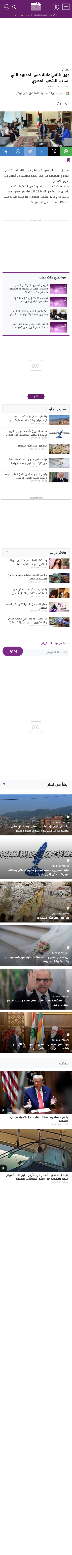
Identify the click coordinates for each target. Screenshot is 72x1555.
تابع (36, 396)
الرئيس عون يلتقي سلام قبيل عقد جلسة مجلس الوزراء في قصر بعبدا (30, 325)
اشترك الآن (19, 15)
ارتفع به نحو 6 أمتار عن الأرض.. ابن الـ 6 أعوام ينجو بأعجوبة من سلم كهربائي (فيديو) (37, 1177)
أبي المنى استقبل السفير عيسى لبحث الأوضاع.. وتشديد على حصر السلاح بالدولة (40, 1046)
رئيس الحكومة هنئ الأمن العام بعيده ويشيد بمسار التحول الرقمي (26, 476)
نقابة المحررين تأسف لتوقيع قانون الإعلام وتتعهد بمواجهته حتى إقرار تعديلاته (27, 433)
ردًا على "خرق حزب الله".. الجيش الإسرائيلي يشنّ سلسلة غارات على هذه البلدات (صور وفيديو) (28, 418)
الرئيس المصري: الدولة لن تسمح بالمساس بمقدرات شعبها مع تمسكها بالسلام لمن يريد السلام (28, 289)
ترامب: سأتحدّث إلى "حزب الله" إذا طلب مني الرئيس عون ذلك (30, 300)
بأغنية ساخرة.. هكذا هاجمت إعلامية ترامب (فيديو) (39, 1119)
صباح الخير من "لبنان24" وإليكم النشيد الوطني (26, 606)
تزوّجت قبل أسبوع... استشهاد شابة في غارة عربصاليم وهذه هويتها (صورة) (28, 461)
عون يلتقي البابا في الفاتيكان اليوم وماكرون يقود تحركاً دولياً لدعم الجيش (28, 312)
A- (66, 104)
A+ (59, 104)
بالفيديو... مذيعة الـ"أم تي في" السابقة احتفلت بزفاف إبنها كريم (29, 591)
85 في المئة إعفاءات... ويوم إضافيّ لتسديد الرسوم (27, 576)
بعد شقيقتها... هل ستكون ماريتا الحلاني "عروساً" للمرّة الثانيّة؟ (28, 562)
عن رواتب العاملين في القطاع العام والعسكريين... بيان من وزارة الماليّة (27, 620)
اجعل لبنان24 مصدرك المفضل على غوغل (40, 93)
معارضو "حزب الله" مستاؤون (31, 446)
